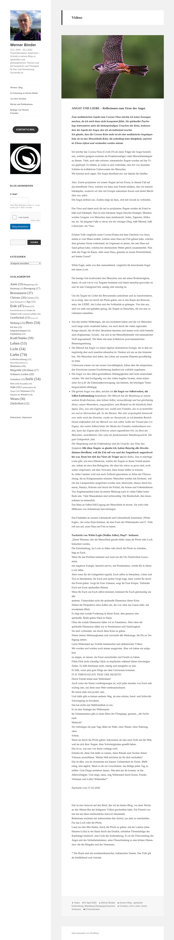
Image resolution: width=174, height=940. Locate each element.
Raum (32, 370)
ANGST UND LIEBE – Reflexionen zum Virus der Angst (108, 108)
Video (77, 903)
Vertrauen (27, 391)
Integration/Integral (20, 330)
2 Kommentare (93, 909)
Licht (17, 349)
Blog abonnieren (20, 226)
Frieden (31, 310)
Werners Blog (16, 87)
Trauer (15, 391)
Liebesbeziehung (20, 359)
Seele (33, 379)
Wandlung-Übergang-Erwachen (100, 906)
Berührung (16, 288)
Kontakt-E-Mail (25, 129)
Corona (32, 297)
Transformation (28, 387)
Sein (14, 383)
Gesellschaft (20, 317)
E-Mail (14, 194)
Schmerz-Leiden (22, 374)
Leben (18, 343)
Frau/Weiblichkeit (18, 310)
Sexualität (26, 384)
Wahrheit (15, 395)
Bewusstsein (21, 293)
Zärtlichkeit (19, 403)
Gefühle (35, 314)
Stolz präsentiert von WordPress (85, 933)
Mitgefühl (18, 370)
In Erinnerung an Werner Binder (24, 93)
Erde (17, 306)
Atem (16, 284)
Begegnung (31, 284)
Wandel (26, 394)
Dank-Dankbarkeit (18, 302)
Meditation (18, 366)
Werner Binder (23, 45)
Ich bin (16, 327)
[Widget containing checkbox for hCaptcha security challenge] (25, 217)
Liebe (18, 354)
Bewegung (32, 288)
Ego (31, 301)
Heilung (17, 322)
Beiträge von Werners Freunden (19, 111)
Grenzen (34, 318)
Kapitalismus (17, 334)
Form (29, 306)
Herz (33, 323)
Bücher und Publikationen (21, 104)
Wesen (17, 399)
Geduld (25, 314)
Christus (18, 297)
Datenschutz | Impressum (21, 417)
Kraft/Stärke (21, 338)
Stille (15, 387)
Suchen (34, 242)
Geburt (15, 313)
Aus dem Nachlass (18, 99)
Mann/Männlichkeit (19, 363)
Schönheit (17, 379)
